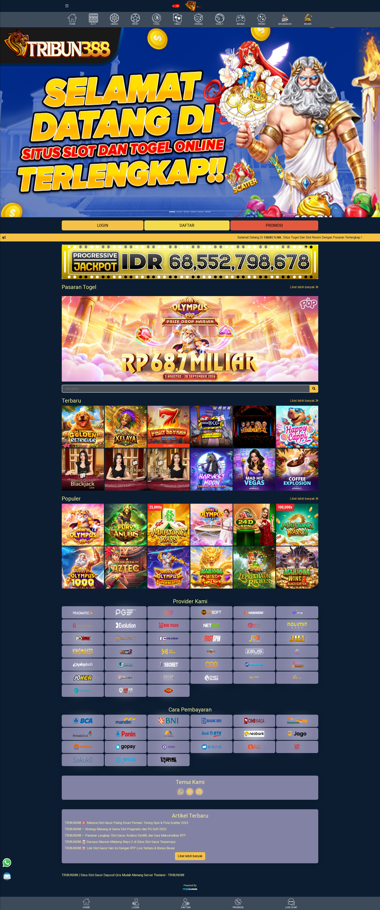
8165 (75, 303)
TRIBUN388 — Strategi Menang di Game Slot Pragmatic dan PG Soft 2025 (115, 857)
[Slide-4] (201, 212)
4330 (132, 303)
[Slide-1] (179, 212)
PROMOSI (274, 225)
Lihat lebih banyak (302, 287)
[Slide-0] (172, 212)
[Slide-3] (194, 212)
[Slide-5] (208, 212)
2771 (304, 303)
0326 (103, 303)
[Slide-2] (186, 212)
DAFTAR (187, 225)
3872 (218, 303)
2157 (161, 303)
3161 (276, 303)
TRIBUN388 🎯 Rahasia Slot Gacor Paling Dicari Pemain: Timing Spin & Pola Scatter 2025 (126, 851)
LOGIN (102, 225)
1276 (190, 303)
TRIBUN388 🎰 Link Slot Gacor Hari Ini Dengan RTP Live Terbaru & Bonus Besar (120, 876)
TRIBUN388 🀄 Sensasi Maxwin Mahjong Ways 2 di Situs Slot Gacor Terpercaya (120, 870)
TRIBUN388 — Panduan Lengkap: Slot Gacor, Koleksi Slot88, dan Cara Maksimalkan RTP (125, 863)
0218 (247, 303)
